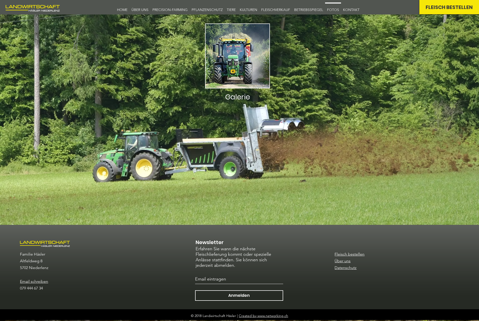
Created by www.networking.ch (263, 316)
